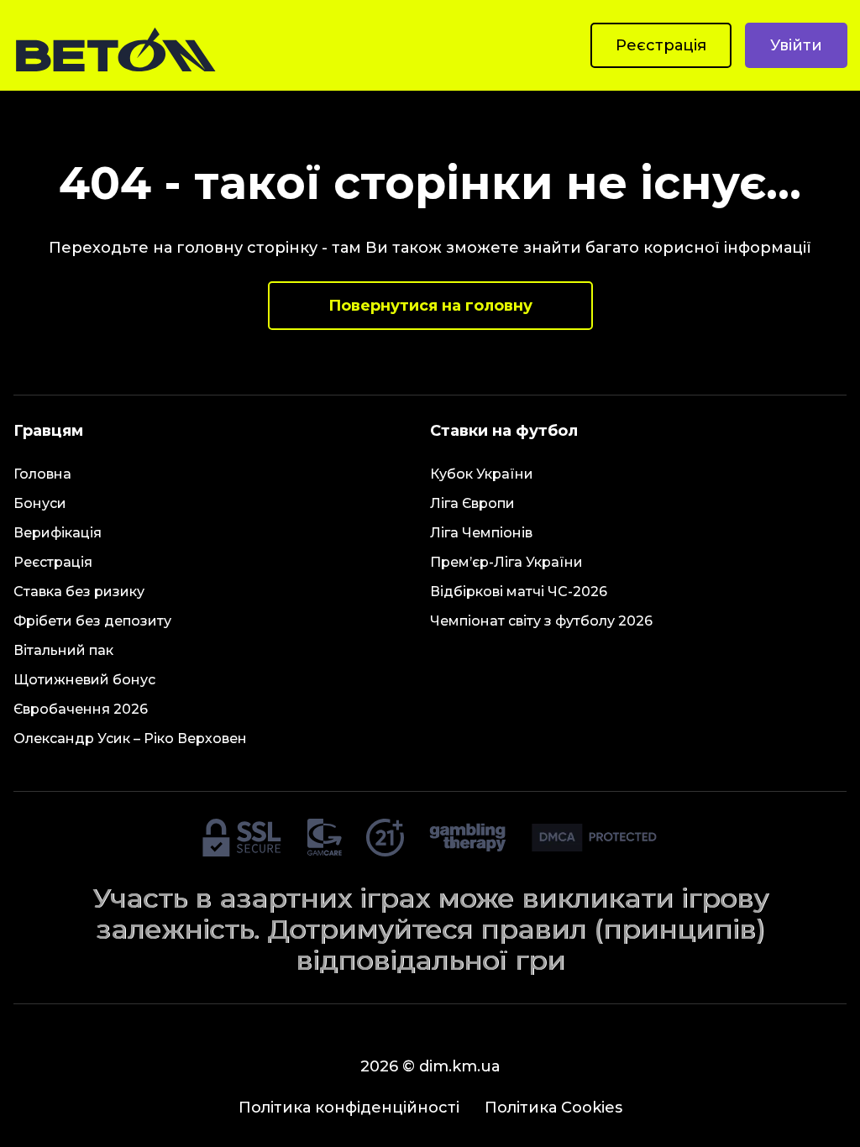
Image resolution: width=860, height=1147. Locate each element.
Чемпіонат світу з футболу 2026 (541, 621)
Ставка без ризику (78, 592)
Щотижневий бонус (84, 680)
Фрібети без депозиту (92, 621)
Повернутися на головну (430, 305)
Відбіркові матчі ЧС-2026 (518, 592)
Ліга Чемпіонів (481, 533)
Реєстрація (661, 45)
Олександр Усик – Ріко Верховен (130, 738)
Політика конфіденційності (349, 1107)
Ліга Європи (472, 503)
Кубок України (481, 474)
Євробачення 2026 (80, 709)
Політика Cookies (553, 1107)
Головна (42, 474)
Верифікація (57, 533)
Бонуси (39, 503)
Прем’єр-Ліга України (506, 562)
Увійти (796, 45)
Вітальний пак (63, 650)
